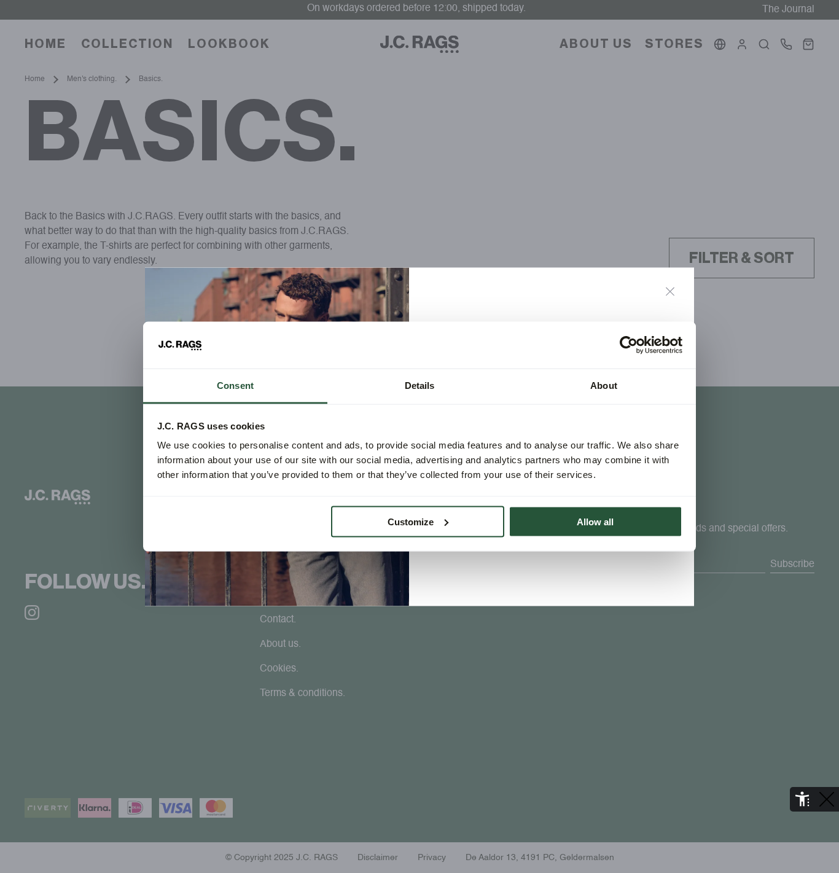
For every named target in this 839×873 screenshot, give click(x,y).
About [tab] (603, 385)
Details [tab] (420, 385)
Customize (411, 521)
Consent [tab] (235, 385)
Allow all (595, 521)
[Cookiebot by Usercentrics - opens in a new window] (628, 345)
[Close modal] (670, 291)
